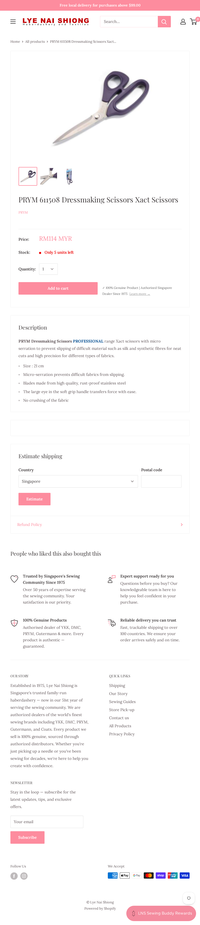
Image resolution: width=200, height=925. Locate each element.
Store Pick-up (121, 709)
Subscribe (27, 837)
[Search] (164, 21)
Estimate (34, 498)
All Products (120, 725)
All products (35, 41)
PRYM (23, 212)
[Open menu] (13, 22)
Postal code (151, 469)
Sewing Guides (122, 701)
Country (26, 469)
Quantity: (27, 268)
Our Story (118, 693)
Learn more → (139, 294)
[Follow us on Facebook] (14, 876)
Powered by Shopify (100, 908)
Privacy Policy (122, 733)
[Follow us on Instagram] (24, 876)
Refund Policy (29, 524)
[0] (193, 21)
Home (15, 41)
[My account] (183, 21)
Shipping (117, 685)
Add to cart (58, 288)
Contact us (119, 717)
